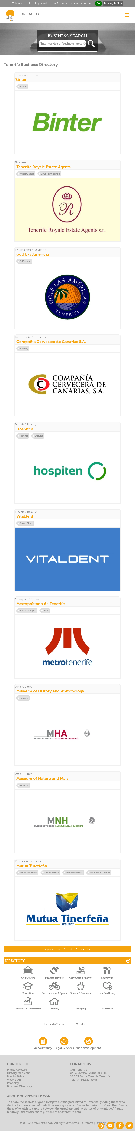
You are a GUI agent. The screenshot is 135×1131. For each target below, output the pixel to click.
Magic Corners (17, 1069)
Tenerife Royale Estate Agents (43, 167)
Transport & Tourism (54, 1024)
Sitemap (87, 1123)
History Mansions (18, 1073)
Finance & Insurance (80, 993)
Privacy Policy (113, 3)
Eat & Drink (107, 977)
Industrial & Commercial (28, 1008)
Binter (21, 79)
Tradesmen (107, 1008)
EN (23, 14)
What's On (14, 1079)
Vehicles (80, 1024)
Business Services (54, 977)
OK (99, 3)
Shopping (81, 1008)
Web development (88, 1048)
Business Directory (19, 1086)
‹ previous (52, 949)
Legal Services (64, 1048)
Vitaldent (24, 516)
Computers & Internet (80, 977)
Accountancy (43, 1048)
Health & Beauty (107, 993)
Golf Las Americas (32, 254)
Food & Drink (15, 1076)
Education (28, 993)
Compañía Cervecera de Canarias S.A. (51, 341)
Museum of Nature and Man (42, 778)
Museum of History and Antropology (50, 691)
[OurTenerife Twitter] (129, 1126)
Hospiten (24, 429)
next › (85, 949)
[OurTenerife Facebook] (120, 1126)
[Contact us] (110, 1126)
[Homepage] (10, 21)
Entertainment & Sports (54, 993)
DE (30, 14)
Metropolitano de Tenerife (40, 603)
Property (54, 1008)
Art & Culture (28, 977)
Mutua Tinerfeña (31, 865)
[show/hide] (101, 1125)
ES (37, 14)
